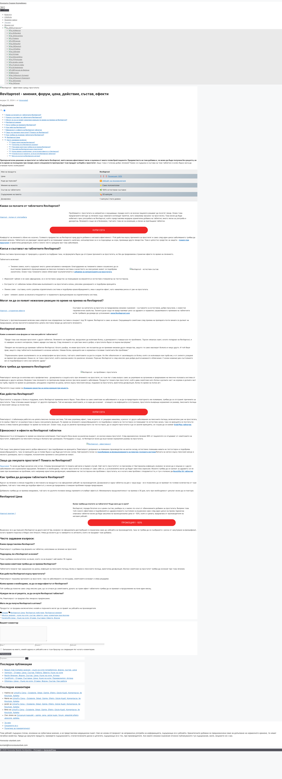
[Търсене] (26, 658)
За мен (7, 723)
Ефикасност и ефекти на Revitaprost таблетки (24, 130)
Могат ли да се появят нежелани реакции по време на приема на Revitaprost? (36, 120)
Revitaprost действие (35, 613)
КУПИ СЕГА (99, 230)
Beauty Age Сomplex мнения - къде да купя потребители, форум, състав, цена (40, 670)
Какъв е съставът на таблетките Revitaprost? (24, 117)
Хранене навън (10, 20)
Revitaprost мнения (13, 122)
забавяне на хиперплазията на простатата (93, 272)
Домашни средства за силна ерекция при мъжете (45, 388)
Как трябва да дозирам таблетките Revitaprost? (25, 135)
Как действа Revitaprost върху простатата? (27, 149)
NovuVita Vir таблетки (183, 471)
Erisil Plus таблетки (182, 424)
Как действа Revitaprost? (16, 127)
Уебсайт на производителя (114, 181)
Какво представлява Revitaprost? (23, 142)
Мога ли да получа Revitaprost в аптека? (26, 156)
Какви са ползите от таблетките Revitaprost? (23, 115)
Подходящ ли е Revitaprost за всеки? (25, 144)
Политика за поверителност (17, 728)
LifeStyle (8, 17)
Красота (8, 14)
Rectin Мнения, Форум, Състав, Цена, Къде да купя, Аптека (31, 675)
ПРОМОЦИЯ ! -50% (132, 522)
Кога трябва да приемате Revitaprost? (21, 125)
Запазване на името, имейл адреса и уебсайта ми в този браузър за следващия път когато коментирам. (49, 649)
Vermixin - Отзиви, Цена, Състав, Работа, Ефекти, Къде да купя (33, 673)
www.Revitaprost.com (120, 313)
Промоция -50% (115, 176)
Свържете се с (11, 725)
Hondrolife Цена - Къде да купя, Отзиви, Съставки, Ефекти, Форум (31, 618)
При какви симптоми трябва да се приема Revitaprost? (31, 147)
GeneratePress (50, 750)
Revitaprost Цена (13, 137)
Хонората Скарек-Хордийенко (13, 3)
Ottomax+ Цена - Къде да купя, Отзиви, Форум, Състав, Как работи (35, 681)
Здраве (7, 22)
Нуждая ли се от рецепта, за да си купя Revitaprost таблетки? (34, 153)
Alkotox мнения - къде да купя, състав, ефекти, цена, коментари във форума (35, 615)
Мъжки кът (9, 25)
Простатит (4, 466)
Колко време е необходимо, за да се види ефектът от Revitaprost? (35, 151)
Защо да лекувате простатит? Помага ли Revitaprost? (27, 132)
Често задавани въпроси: (17, 140)
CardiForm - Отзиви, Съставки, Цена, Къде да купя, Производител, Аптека (38, 678)
